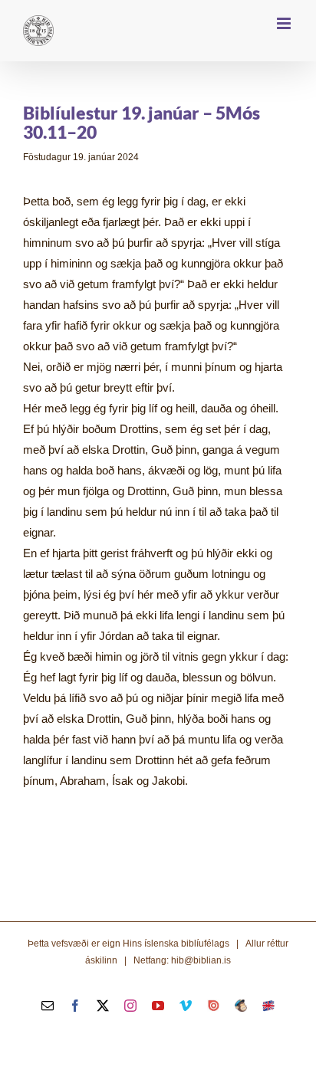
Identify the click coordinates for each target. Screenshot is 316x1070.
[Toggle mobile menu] (285, 23)
